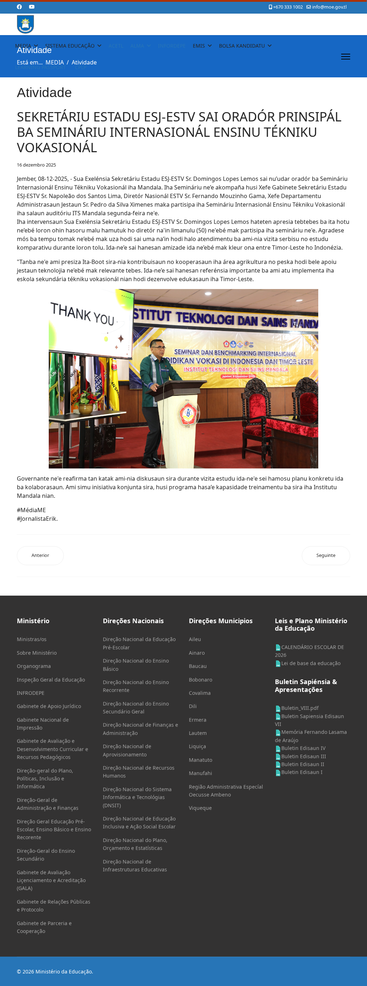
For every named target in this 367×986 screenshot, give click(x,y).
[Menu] (345, 56)
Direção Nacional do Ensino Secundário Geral (136, 707)
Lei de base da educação (310, 663)
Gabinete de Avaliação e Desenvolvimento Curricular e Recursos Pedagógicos (52, 748)
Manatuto (200, 759)
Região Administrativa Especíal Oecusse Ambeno (226, 790)
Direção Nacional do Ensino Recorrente (136, 686)
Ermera (197, 719)
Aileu (195, 639)
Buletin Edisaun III (303, 756)
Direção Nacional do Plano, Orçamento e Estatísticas (135, 844)
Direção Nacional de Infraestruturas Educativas (135, 865)
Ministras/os (32, 639)
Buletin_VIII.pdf (300, 707)
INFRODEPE (30, 692)
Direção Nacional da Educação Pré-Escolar (139, 643)
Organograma (34, 666)
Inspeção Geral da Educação (51, 679)
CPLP (80, 67)
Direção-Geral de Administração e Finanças (47, 804)
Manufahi (200, 773)
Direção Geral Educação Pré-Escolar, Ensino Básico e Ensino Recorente (54, 829)
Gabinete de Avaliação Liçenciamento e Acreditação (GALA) (51, 880)
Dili (193, 706)
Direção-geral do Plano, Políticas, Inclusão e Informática (45, 778)
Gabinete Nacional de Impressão (43, 723)
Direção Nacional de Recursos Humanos (139, 771)
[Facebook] (19, 6)
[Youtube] (32, 6)
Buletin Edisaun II (302, 764)
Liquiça (197, 746)
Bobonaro (200, 679)
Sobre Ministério (37, 652)
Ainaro (197, 652)
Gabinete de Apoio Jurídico (49, 706)
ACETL (116, 45)
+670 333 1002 (288, 7)
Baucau (198, 666)
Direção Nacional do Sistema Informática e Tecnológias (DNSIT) (137, 797)
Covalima (200, 692)
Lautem (198, 733)
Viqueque (200, 807)
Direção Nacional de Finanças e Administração (140, 728)
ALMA (137, 45)
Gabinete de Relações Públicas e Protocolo (53, 905)
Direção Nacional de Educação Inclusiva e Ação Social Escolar (139, 822)
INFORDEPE (172, 45)
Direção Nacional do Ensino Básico (136, 664)
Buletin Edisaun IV (303, 748)
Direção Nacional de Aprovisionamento (127, 750)
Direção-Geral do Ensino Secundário (46, 854)
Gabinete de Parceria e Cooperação (44, 927)
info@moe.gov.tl (329, 7)
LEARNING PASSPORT (40, 67)
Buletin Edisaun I (302, 772)
